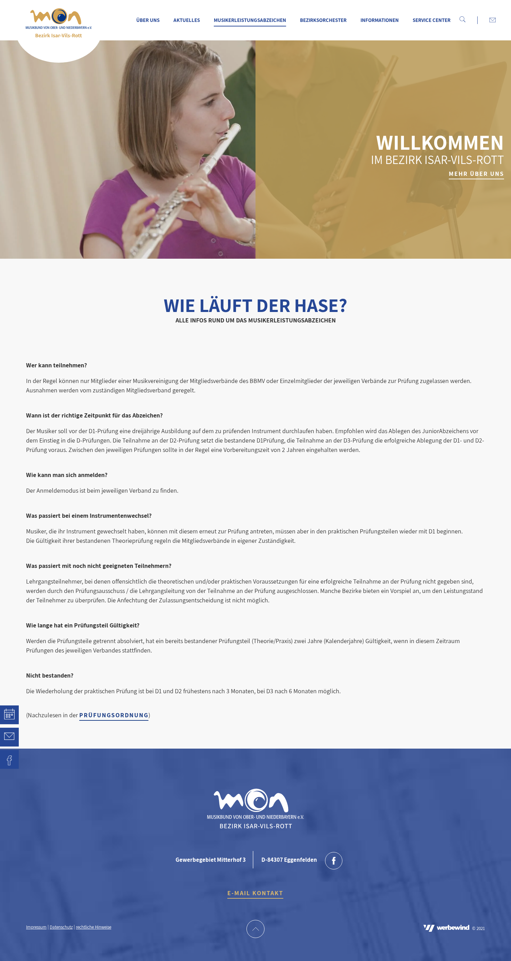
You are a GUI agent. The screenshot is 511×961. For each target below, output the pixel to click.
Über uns (148, 20)
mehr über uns (476, 174)
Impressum (36, 927)
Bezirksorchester (323, 20)
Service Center (432, 20)
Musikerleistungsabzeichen (250, 20)
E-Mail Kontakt (255, 893)
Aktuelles (186, 20)
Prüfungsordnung (113, 715)
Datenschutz (61, 927)
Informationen (379, 20)
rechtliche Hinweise (93, 927)
